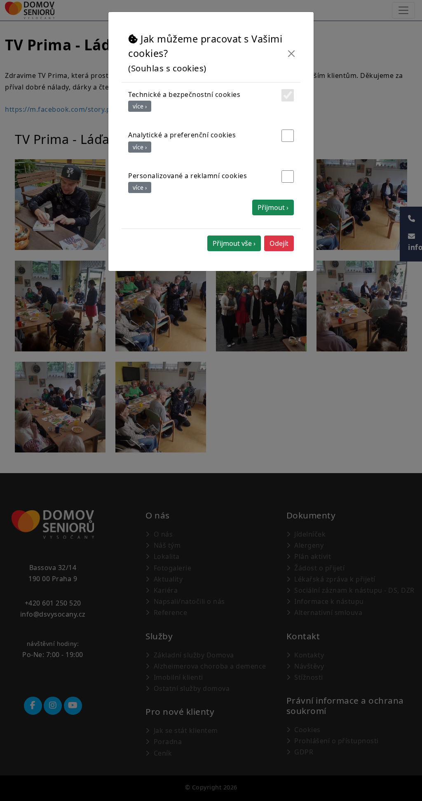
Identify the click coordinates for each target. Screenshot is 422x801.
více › (140, 106)
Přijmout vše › (234, 243)
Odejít (279, 243)
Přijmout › (273, 207)
